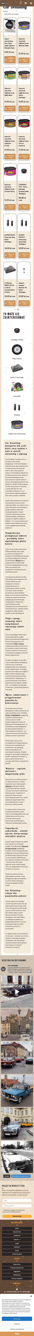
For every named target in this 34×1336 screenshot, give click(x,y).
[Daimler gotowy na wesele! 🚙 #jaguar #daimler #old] (17, 992)
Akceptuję (17, 1319)
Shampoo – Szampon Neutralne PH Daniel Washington (23, 287)
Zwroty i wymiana (17, 1278)
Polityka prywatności (17, 1268)
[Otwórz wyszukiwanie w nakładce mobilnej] (21, 3)
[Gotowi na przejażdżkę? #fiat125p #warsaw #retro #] (17, 1091)
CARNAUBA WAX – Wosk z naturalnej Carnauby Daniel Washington (24, 189)
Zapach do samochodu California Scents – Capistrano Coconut (10, 141)
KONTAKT (17, 1247)
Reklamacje (17, 1275)
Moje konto (17, 1264)
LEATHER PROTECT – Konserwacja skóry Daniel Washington (22, 239)
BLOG (17, 1251)
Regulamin (17, 1271)
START (17, 1228)
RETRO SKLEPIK (17, 1254)
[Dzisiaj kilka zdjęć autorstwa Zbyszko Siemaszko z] (17, 1025)
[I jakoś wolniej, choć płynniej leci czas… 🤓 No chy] (17, 1058)
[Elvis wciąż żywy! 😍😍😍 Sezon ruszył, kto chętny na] (17, 1157)
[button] (31, 1296)
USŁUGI (16, 1239)
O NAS (17, 1243)
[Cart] (25, 3)
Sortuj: (5, 11)
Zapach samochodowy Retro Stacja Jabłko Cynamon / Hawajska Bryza (10, 43)
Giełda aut (17, 1235)
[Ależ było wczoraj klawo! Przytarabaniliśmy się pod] (17, 1124)
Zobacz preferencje (17, 1329)
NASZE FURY (17, 1232)
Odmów (17, 1324)
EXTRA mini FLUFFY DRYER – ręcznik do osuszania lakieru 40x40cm (10, 287)
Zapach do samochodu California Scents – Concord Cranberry (24, 141)
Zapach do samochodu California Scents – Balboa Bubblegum (24, 93)
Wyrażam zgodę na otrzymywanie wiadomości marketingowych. (13, 1211)
